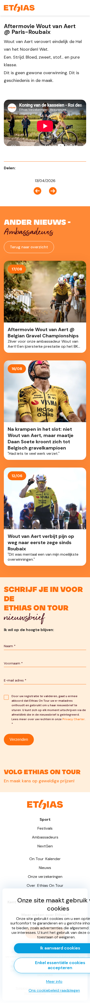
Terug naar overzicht (29, 246)
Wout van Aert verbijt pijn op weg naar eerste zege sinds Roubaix (45, 517)
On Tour (45, 858)
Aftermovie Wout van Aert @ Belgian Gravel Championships (45, 307)
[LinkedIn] (27, 167)
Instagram (45, 772)
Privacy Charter (73, 719)
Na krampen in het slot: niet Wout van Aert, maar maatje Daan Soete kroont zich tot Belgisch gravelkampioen (45, 410)
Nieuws (45, 867)
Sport (45, 819)
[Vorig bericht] (39, 190)
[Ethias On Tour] (19, 8)
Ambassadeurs (45, 837)
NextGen (45, 846)
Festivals (45, 828)
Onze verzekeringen (45, 876)
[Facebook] (21, 167)
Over (45, 885)
